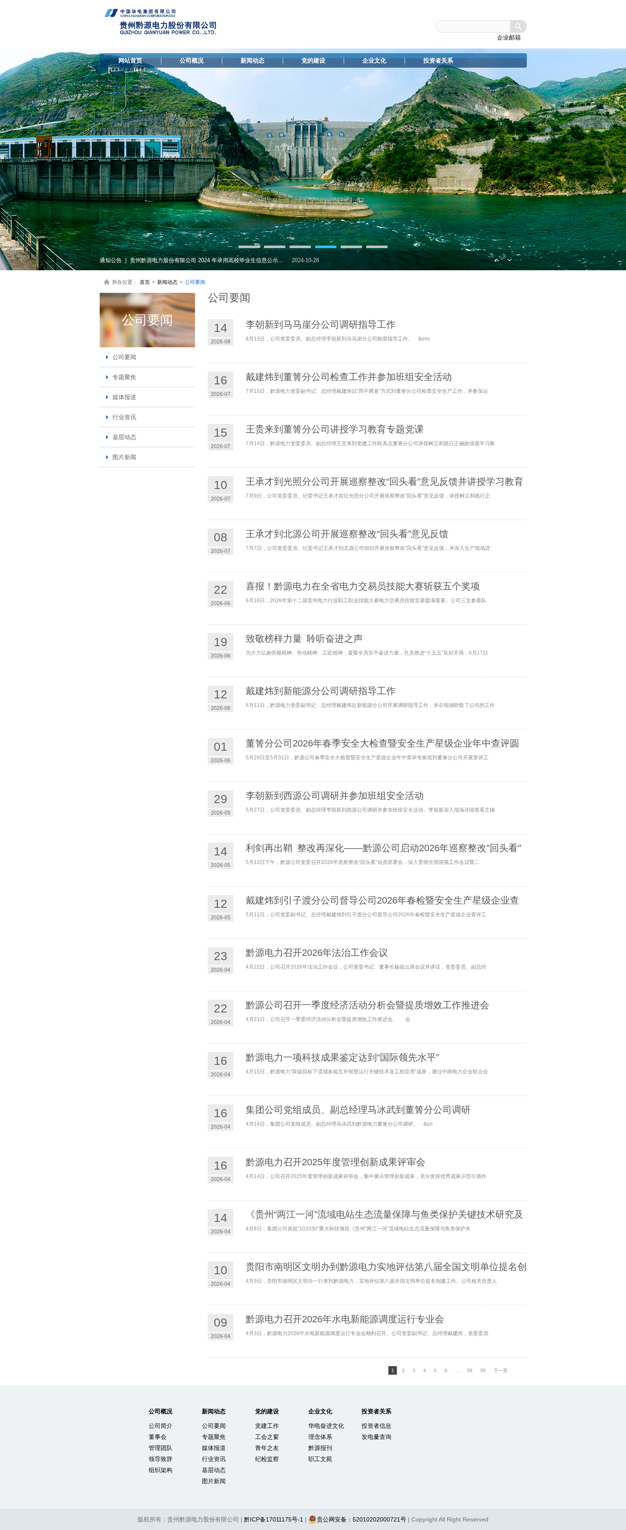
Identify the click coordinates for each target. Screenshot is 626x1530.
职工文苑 (320, 1459)
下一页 (501, 1370)
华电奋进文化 (326, 1425)
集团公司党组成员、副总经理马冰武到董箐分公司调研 (358, 1109)
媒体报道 (124, 397)
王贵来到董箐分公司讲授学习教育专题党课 (335, 429)
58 (469, 1370)
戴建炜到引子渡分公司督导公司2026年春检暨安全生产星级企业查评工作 (382, 900)
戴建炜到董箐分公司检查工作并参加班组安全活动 (349, 377)
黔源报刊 (320, 1447)
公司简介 (160, 1425)
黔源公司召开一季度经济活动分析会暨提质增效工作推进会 (367, 1005)
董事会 (158, 1436)
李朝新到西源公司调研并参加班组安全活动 (335, 795)
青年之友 (267, 1447)
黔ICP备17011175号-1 (273, 1519)
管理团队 (160, 1447)
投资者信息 (376, 1425)
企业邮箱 (509, 37)
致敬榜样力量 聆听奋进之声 (304, 638)
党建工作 (267, 1425)
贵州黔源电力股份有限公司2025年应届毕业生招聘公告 (197, 260)
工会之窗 (267, 1436)
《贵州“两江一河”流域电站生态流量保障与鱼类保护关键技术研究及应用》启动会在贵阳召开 (384, 1214)
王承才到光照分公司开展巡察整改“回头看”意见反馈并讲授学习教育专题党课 (384, 481)
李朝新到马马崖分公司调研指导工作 (321, 324)
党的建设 (313, 60)
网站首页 (130, 60)
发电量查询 (376, 1436)
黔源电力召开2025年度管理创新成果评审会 (335, 1162)
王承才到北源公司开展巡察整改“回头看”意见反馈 (347, 534)
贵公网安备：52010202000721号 (361, 1519)
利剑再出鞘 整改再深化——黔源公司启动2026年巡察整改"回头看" (383, 848)
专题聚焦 (124, 377)
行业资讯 (124, 417)
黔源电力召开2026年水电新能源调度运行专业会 (345, 1319)
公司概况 (192, 60)
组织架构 (160, 1470)
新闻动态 (252, 60)
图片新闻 (124, 457)
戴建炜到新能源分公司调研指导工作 (321, 691)
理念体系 (320, 1436)
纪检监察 (267, 1459)
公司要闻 (195, 282)
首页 (145, 282)
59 (482, 1370)
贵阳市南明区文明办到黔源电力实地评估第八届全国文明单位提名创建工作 (386, 1266)
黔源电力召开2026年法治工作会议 (317, 952)
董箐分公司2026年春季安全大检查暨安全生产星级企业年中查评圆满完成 (382, 743)
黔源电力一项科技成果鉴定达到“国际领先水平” (342, 1057)
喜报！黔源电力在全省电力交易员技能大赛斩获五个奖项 (363, 586)
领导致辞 (160, 1459)
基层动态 (124, 437)
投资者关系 (438, 60)
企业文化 (374, 60)
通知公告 (111, 260)
